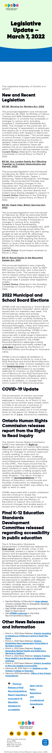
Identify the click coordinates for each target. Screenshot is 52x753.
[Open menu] (45, 742)
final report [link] (8, 549)
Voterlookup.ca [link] (15, 366)
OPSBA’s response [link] (18, 613)
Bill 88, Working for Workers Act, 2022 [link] (23, 107)
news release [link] (41, 601)
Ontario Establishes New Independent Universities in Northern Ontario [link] (26, 643)
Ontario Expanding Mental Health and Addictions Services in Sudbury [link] (25, 651)
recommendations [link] (24, 478)
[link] (11, 6)
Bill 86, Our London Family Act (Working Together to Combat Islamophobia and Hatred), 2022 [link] (24, 164)
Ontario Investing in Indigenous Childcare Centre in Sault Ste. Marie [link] (28, 636)
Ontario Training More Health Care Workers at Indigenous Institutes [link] (27, 658)
